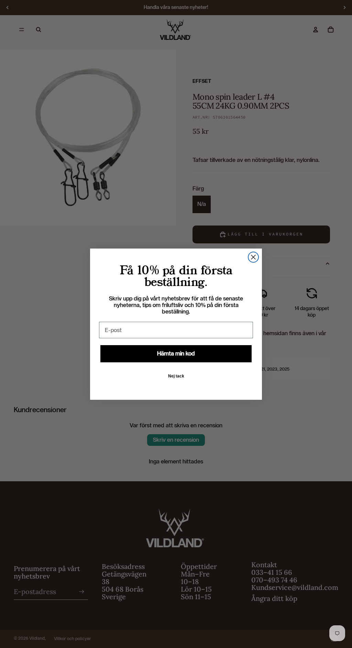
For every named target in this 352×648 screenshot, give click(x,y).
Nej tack (176, 376)
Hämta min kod (176, 353)
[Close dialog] (253, 257)
